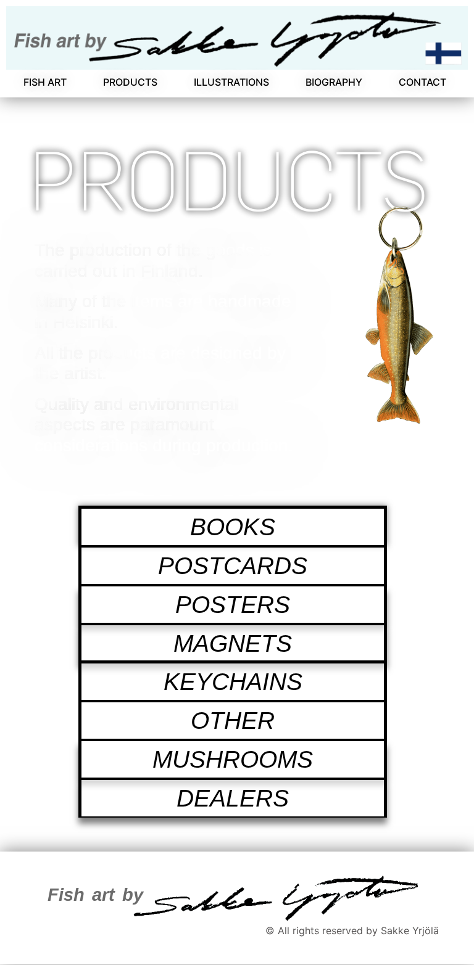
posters (232, 604)
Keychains (233, 681)
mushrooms (232, 759)
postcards (232, 565)
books (232, 527)
